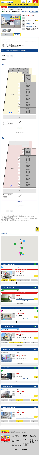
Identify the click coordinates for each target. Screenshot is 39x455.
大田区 (12, 9)
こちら (20, 214)
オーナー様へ (33, 4)
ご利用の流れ (14, 4)
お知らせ (37, 229)
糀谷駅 (31, 26)
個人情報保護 (32, 442)
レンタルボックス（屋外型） (16, 436)
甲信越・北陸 (20, 7)
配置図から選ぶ (19, 128)
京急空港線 (28, 26)
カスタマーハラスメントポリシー (34, 441)
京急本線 (27, 23)
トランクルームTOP (3, 9)
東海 (25, 7)
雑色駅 (30, 23)
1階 (7, 55)
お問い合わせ (28, 4)
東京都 (9, 9)
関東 (9, 7)
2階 (11, 55)
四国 (33, 7)
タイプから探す (8, 4)
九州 (37, 7)
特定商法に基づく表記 (33, 436)
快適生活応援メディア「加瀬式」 (16, 446)
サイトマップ (32, 443)
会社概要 (23, 4)
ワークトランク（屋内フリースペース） (16, 441)
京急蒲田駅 (30, 24)
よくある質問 (19, 4)
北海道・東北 (14, 7)
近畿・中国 (29, 7)
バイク (13, 439)
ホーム (4, 4)
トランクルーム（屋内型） (16, 437)
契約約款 (31, 437)
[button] (21, 248)
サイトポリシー (32, 439)
